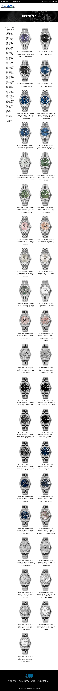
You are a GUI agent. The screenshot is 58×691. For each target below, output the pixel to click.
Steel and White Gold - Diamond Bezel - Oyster (10, 71)
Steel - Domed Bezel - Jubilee (9, 39)
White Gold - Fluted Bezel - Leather (9, 109)
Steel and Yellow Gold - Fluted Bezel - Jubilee (10, 98)
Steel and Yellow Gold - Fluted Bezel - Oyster (10, 101)
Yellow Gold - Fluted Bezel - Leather (9, 120)
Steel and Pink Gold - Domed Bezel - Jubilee (9, 52)
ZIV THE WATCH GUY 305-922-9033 (11, 1)
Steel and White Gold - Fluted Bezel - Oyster (10, 79)
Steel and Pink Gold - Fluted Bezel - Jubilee (9, 60)
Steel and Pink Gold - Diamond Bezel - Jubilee (9, 45)
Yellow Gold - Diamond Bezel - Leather (10, 113)
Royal (7, 37)
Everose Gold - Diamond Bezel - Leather (10, 31)
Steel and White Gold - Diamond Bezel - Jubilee (10, 67)
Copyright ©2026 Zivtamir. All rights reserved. (29, 688)
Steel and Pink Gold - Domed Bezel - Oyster (9, 56)
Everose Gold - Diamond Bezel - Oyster (10, 35)
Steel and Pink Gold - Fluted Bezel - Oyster (9, 64)
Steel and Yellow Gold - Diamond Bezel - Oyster (10, 86)
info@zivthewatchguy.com (50, 1)
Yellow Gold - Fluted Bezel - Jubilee (9, 116)
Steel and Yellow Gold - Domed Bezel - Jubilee (10, 90)
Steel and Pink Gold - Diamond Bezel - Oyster (9, 48)
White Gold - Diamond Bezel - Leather (10, 105)
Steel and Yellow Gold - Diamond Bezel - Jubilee (10, 82)
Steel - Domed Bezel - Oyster (9, 41)
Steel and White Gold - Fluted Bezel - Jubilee (10, 75)
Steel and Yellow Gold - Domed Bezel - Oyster (10, 94)
